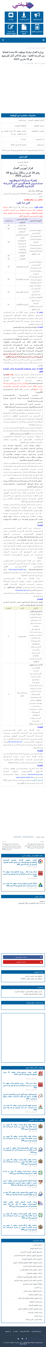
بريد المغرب (38, 1287)
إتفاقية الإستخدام (24, 1331)
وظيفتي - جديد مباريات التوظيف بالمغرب (15, 1342)
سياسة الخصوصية (36, 1331)
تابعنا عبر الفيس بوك (21, 957)
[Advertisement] (23, 90)
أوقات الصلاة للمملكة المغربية (32, 994)
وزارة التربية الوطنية (35, 1302)
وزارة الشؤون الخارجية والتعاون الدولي (30, 1309)
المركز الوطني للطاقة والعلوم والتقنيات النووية (27, 1262)
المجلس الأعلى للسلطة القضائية (32, 1259)
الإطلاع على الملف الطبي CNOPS (31, 979)
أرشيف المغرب (37, 1245)
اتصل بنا (15, 1331)
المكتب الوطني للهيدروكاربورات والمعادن (29, 1277)
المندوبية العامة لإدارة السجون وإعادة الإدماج (28, 1280)
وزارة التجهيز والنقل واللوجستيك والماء (30, 1298)
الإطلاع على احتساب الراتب (33, 976)
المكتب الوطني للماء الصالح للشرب (31, 1270)
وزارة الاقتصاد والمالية (35, 1294)
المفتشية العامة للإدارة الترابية (32, 1266)
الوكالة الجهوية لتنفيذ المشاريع (32, 1284)
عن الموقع (8, 1331)
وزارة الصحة (38, 1316)
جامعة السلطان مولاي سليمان (32, 1291)
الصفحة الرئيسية (40, 48)
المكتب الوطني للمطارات (34, 1273)
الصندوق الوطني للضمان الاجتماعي (31, 1252)
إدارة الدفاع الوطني (36, 1248)
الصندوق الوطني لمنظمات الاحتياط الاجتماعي (28, 1255)
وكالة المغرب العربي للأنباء (33, 1319)
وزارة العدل (31, 48)
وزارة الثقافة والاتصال (35, 1305)
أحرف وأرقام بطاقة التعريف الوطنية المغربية (28, 991)
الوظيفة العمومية (28, 837)
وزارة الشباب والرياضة (35, 1312)
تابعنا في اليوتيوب (21, 962)
